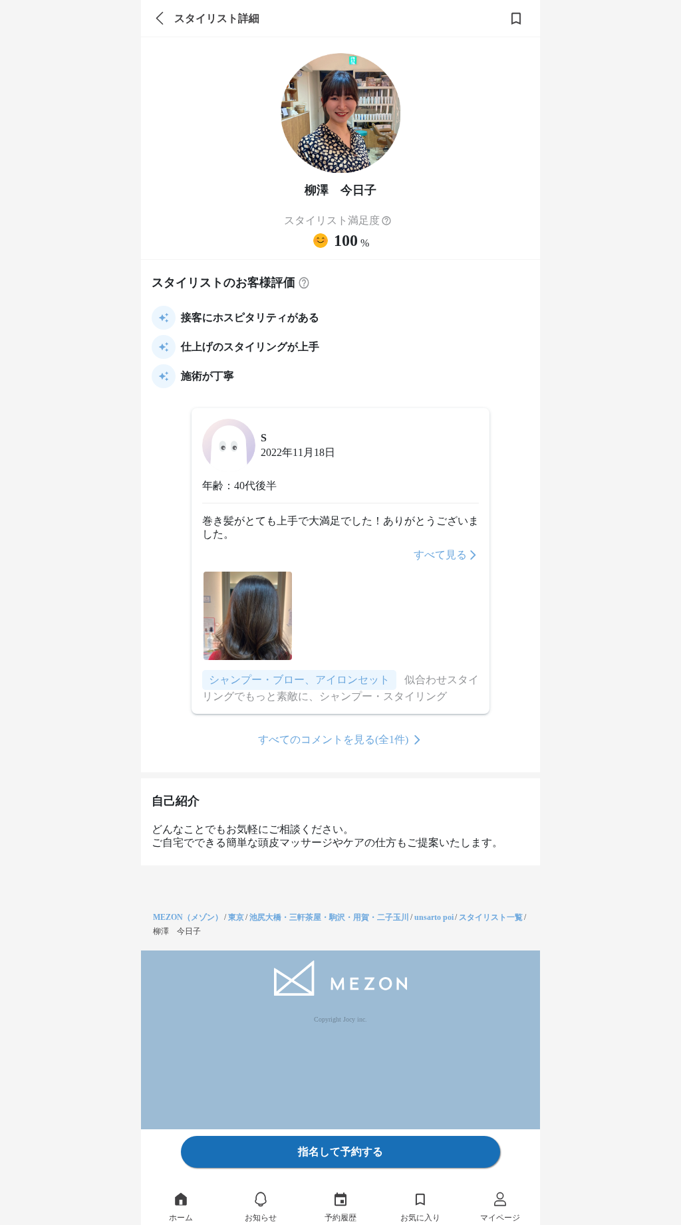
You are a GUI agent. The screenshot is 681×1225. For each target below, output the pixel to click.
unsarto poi (434, 917)
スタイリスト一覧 (491, 917)
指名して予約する (340, 1151)
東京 (236, 917)
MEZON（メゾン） (188, 917)
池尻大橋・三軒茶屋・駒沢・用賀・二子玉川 (329, 917)
